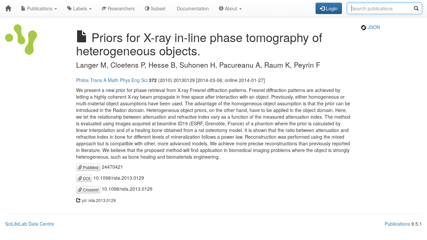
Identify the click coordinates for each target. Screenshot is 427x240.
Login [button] (331, 8)
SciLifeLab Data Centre (29, 223)
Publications (40, 8)
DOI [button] (86, 178)
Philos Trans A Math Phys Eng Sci (111, 80)
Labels (80, 8)
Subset (157, 8)
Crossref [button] (90, 189)
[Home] (8, 8)
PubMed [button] (90, 167)
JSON (373, 27)
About (231, 8)
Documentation (192, 8)
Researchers (120, 8)
